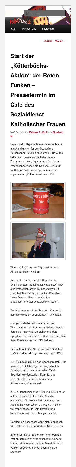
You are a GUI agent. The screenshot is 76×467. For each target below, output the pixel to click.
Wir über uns (29, 28)
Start (13, 28)
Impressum (48, 28)
